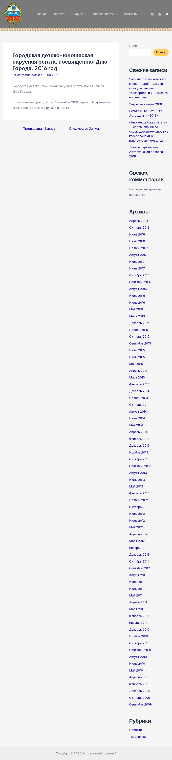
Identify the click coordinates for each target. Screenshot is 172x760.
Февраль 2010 (139, 684)
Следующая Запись (86, 128)
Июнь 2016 (137, 302)
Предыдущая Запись (37, 128)
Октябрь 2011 (139, 561)
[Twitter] (167, 14)
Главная (41, 14)
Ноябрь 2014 (138, 398)
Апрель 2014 (138, 432)
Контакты (130, 14)
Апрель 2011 (138, 602)
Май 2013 (136, 486)
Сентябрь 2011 (139, 568)
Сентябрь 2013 (140, 466)
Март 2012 (137, 541)
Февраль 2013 (139, 493)
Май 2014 (136, 425)
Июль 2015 (137, 350)
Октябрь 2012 (139, 507)
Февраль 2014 (139, 439)
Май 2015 (136, 364)
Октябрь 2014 (139, 404)
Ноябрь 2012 (138, 500)
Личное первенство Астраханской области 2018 (146, 152)
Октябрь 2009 (139, 697)
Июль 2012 (137, 513)
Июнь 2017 (137, 268)
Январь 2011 (138, 622)
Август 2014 (138, 411)
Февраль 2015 (139, 384)
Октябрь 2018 (139, 227)
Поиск (133, 45)
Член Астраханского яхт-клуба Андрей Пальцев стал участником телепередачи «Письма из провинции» (148, 88)
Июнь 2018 (137, 241)
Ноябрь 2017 (138, 248)
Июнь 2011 (136, 588)
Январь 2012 (138, 548)
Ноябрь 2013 (138, 452)
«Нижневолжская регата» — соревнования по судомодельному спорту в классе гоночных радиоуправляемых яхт (148, 131)
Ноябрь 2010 (138, 636)
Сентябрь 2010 (140, 650)
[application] (85, 14)
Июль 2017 (137, 261)
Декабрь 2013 (139, 445)
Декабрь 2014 (139, 391)
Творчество (138, 736)
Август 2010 (138, 657)
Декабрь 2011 (139, 554)
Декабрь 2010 (139, 629)
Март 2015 (137, 377)
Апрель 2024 (138, 221)
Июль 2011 (136, 582)
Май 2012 (136, 527)
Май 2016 (136, 309)
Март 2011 (136, 609)
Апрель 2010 (138, 677)
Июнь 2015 (137, 357)
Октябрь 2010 (139, 643)
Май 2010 (136, 670)
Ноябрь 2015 (138, 330)
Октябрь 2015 (139, 336)
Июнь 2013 (137, 479)
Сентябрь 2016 (140, 282)
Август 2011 (137, 575)
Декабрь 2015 (139, 323)
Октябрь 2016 (139, 275)
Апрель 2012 (138, 534)
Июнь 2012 (137, 520)
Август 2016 (138, 289)
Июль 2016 (137, 295)
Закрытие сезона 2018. (146, 104)
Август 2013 (138, 473)
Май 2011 (135, 595)
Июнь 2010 (137, 663)
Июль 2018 (137, 234)
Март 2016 (137, 316)
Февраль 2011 (139, 616)
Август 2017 (138, 255)
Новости (59, 14)
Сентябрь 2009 (140, 704)
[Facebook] (159, 14)
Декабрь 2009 (139, 691)
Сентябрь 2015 (140, 343)
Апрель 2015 (138, 370)
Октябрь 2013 (139, 459)
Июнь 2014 (137, 418)
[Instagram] (152, 14)
